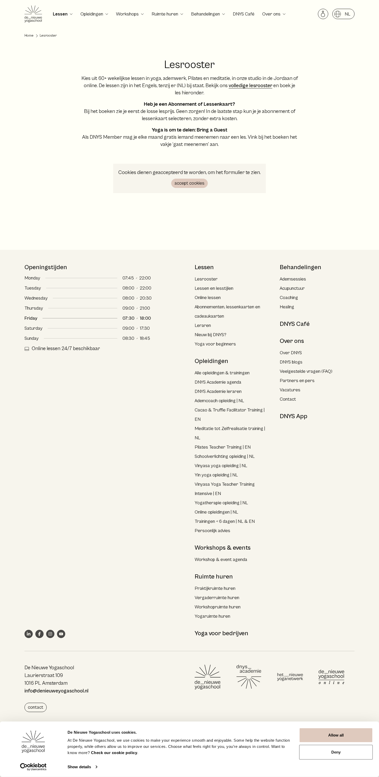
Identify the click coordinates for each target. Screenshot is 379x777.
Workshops (127, 14)
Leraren (203, 325)
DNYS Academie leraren (218, 391)
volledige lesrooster (250, 86)
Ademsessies (293, 279)
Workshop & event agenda (221, 559)
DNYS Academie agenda (218, 382)
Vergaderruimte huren (217, 597)
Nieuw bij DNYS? (210, 334)
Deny (336, 752)
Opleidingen (91, 14)
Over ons (271, 14)
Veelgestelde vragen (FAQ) (306, 371)
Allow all (336, 735)
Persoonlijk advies (212, 530)
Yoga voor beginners (215, 344)
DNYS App (293, 416)
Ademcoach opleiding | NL (219, 400)
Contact (288, 399)
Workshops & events (223, 547)
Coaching (289, 297)
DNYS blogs (291, 362)
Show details (79, 767)
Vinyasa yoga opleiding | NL (221, 465)
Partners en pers (297, 380)
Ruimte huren (165, 14)
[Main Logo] (207, 677)
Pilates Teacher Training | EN (223, 447)
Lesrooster (206, 279)
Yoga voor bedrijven (221, 633)
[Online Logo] (331, 677)
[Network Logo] (290, 677)
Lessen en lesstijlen (214, 288)
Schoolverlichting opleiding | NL (225, 456)
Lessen (60, 14)
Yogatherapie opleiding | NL (221, 503)
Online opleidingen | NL (216, 512)
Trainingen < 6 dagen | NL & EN (225, 521)
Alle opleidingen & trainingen (222, 373)
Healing (287, 307)
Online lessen (208, 297)
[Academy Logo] (249, 677)
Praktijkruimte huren (215, 588)
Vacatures (290, 390)
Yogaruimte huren (212, 616)
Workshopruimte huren (218, 607)
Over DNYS (291, 353)
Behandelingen (205, 14)
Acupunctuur (292, 288)
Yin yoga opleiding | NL (216, 475)
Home (29, 36)
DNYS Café (243, 14)
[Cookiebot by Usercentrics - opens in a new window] (33, 767)
